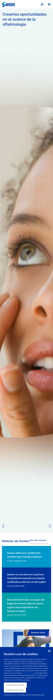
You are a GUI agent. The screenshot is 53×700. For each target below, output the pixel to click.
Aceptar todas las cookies (15, 685)
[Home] (8, 4)
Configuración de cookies (15, 690)
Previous (3, 526)
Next (49, 526)
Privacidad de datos (24, 695)
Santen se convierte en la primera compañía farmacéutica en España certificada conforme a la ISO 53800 (26, 578)
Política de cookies (27, 673)
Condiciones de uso (10, 695)
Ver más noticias (38, 540)
